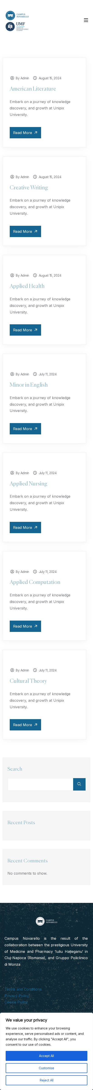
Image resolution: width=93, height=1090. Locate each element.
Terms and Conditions (23, 989)
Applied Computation (35, 582)
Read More (23, 132)
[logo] (17, 20)
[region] (46, 1051)
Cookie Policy (16, 1002)
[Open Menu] (86, 19)
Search (14, 769)
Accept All (46, 1056)
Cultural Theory (28, 681)
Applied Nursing (28, 484)
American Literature (33, 89)
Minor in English (29, 385)
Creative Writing (29, 188)
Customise (46, 1068)
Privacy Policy (17, 995)
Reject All (46, 1080)
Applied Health (27, 286)
